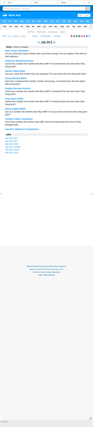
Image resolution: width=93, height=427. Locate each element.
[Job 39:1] (3, 199)
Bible (4, 36)
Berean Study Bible (15, 71)
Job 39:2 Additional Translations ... (23, 129)
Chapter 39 (15, 36)
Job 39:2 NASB (12, 147)
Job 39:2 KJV (11, 152)
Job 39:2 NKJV (12, 150)
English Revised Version (17, 88)
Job (9, 36)
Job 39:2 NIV (11, 138)
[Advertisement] (46, 222)
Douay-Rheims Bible (15, 78)
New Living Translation (17, 50)
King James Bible (14, 98)
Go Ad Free (4, 421)
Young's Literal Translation (19, 119)
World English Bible (15, 109)
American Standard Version (19, 61)
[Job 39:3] (90, 199)
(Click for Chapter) (20, 47)
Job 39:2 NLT (11, 141)
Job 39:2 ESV (11, 144)
